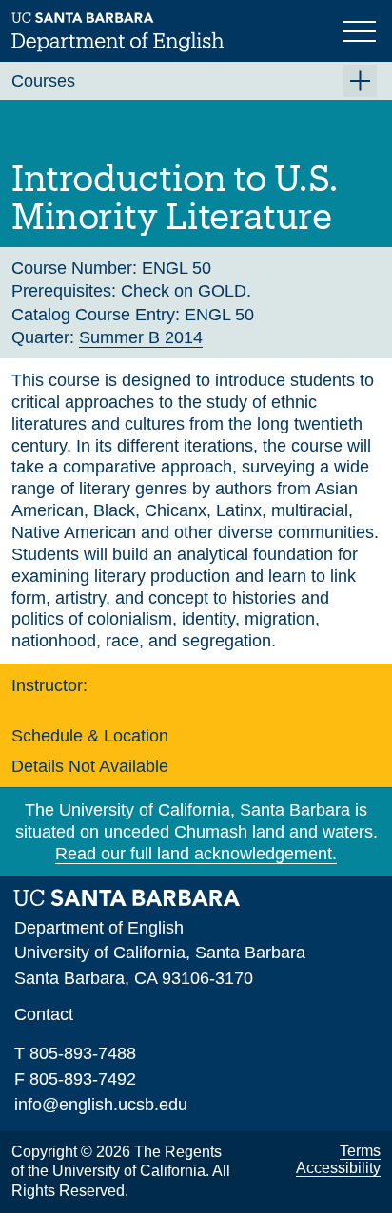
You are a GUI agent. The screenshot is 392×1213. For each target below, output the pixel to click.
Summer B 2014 (141, 337)
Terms (360, 1151)
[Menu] (361, 29)
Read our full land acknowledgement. (196, 853)
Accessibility (338, 1168)
